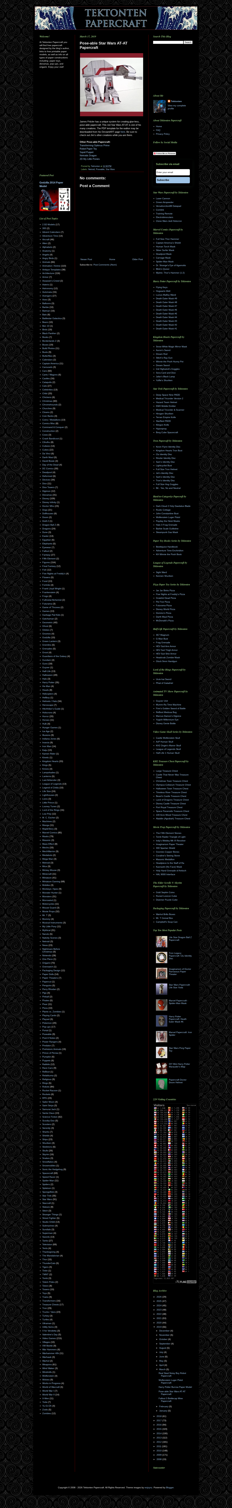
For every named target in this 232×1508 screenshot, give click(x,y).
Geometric (47, 622)
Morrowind (47, 900)
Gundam (46, 660)
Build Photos (48, 348)
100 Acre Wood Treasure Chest (171, 815)
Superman (47, 1233)
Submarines (48, 1225)
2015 (159, 1429)
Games (46, 611)
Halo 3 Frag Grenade (166, 525)
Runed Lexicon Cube (166, 896)
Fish (44, 569)
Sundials (46, 1229)
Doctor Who (48, 506)
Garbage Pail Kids (51, 615)
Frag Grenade (163, 642)
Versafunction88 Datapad (168, 206)
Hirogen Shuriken (164, 413)
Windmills (47, 1372)
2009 (159, 1455)
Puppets (46, 1060)
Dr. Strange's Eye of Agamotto (171, 265)
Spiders (46, 1184)
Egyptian (46, 540)
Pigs (44, 993)
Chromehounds (50, 404)
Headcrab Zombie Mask (168, 657)
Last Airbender (49, 780)
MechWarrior (48, 851)
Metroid (46, 862)
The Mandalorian (50, 1255)
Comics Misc (48, 423)
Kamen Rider (48, 753)
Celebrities (47, 389)
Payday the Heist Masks (168, 521)
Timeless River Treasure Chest (171, 792)
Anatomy (46, 251)
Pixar (44, 1004)
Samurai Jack (49, 1109)
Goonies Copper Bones (167, 852)
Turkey (45, 1315)
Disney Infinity (49, 502)
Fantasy (46, 555)
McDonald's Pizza (165, 620)
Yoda (44, 1402)
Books (45, 337)
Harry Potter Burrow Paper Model (175, 1387)
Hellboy (46, 697)
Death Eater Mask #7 (166, 306)
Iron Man (46, 746)
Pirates (45, 1000)
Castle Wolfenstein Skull (168, 738)
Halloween (47, 675)
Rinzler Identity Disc (166, 458)
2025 (159, 1301)
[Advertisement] (106, 293)
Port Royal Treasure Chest (169, 807)
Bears (45, 322)
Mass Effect (48, 844)
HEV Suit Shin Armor (166, 653)
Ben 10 (45, 326)
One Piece (47, 959)
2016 (159, 1424)
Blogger (170, 1487)
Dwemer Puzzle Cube (167, 899)
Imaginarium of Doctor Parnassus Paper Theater (180, 972)
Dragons (46, 528)
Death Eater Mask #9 (166, 298)
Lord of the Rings (50, 810)
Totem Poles (48, 1282)
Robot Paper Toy (88, 148)
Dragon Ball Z (49, 525)
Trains (45, 1297)
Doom (45, 517)
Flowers (46, 577)
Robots (45, 1086)
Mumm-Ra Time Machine (168, 704)
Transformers (49, 1300)
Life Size (46, 791)
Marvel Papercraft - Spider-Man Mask (178, 1001)
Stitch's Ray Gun (164, 357)
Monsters (47, 896)
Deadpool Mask (164, 254)
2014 (159, 1433)
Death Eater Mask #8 (166, 302)
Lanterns (46, 776)
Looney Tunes (49, 806)
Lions (45, 799)
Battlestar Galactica (52, 318)
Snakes (46, 1158)
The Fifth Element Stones (168, 833)
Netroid (91, 169)
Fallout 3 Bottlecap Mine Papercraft (171, 1399)
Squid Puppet (86, 152)
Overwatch (47, 966)
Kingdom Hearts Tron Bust (169, 450)
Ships (45, 1139)
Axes (44, 299)
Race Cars (47, 1068)
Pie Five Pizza (163, 602)
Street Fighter (49, 1218)
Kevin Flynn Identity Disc (168, 446)
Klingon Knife (162, 425)
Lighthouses (48, 795)
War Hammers (49, 1349)
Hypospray (161, 428)
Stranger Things (50, 1214)
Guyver (46, 667)
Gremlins (46, 645)
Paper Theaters (50, 978)
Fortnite (46, 585)
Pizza (45, 1008)
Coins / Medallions (51, 419)
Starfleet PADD (163, 421)
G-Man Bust (162, 638)
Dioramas (47, 495)
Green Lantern (49, 641)
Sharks (45, 1132)
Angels (45, 254)
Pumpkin (46, 1056)
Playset (46, 1019)
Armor (45, 277)
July (161, 1352)
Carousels (47, 367)
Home (112, 259)
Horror (45, 716)
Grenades (47, 648)
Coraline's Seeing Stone (168, 855)
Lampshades (48, 772)
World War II (48, 1394)
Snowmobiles (49, 1165)
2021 (159, 1318)
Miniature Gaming (51, 881)
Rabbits (46, 1064)
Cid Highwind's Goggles (168, 369)
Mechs (45, 847)
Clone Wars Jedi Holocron (169, 221)
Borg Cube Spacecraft (167, 432)
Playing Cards (49, 1015)
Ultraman (46, 1323)
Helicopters (48, 693)
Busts (45, 352)
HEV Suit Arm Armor (166, 646)
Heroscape (47, 705)
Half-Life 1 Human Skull (167, 753)
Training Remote (164, 213)
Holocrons (47, 712)
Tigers (45, 1267)
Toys (44, 1293)
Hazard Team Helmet (166, 402)
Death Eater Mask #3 (166, 321)
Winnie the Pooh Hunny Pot (169, 361)
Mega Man (47, 859)
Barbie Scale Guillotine (167, 528)
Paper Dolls (48, 974)
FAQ (158, 130)
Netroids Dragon (88, 155)
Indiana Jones (49, 738)
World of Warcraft (51, 1387)
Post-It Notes (48, 1038)
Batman (46, 310)
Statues (46, 1207)
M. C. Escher (48, 817)
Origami (46, 963)
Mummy (46, 919)
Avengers (47, 296)
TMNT (45, 1274)
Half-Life (46, 671)
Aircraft (45, 239)
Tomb (45, 1278)
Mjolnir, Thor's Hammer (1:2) (170, 272)
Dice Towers (48, 487)
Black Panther (49, 333)
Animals (46, 262)
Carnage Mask (163, 257)
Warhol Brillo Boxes (165, 914)
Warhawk (46, 1357)
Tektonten (176, 101)
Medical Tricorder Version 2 (169, 398)
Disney (45, 498)
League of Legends (52, 784)
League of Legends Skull (168, 749)
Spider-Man (48, 1180)
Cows (45, 434)
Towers (45, 1289)
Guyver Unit (162, 701)
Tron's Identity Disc (165, 480)
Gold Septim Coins (165, 892)
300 (44, 228)
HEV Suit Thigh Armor (167, 650)
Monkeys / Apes (50, 889)
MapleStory (48, 829)
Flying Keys (161, 287)
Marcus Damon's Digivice (168, 716)
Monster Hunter (50, 892)
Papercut (46, 981)
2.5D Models (48, 224)
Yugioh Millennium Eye (167, 719)
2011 (159, 1446)
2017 (159, 1420)
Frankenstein (48, 592)
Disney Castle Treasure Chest (171, 803)
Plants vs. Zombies (51, 1011)
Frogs (45, 596)
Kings (45, 765)
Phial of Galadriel (164, 683)
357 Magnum (162, 635)
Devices (46, 479)
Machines (47, 821)
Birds (44, 329)
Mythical (46, 930)
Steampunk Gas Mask (167, 532)
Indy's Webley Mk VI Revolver (171, 840)
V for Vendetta (49, 1330)
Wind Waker (48, 1368)
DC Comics (48, 468)
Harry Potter (48, 682)
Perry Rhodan (49, 989)
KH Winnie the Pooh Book (169, 554)
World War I (48, 1391)
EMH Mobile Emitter (166, 406)
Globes (45, 630)
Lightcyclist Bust (164, 465)
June (162, 1356)
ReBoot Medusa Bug (166, 712)
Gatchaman (48, 618)
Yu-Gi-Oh (47, 1406)
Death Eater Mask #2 (166, 325)
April (161, 1365)
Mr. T (45, 915)
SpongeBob (48, 1192)
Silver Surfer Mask (165, 250)
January (163, 1410)
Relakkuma (48, 1075)
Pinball (45, 996)
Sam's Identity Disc (165, 462)
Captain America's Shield (168, 243)
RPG (44, 1098)
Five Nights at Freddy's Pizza (170, 594)
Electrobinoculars (164, 217)
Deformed (47, 476)
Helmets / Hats (49, 701)
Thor (44, 1259)
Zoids (45, 1409)
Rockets (46, 1094)
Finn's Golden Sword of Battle (171, 708)
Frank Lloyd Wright (51, 588)
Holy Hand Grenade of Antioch (171, 870)
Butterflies (47, 356)
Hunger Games (50, 727)
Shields (46, 1135)
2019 (159, 1327)
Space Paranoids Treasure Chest (172, 811)
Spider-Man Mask (165, 261)
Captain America (50, 363)
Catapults (47, 382)
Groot (45, 652)
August (163, 1348)
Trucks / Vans (49, 1312)
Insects (45, 742)
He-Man (46, 686)
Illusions (46, 735)
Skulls (45, 1150)
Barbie (45, 307)
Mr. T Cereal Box (164, 918)
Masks (45, 836)
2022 (159, 1314)
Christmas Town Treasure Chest (172, 781)
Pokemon (47, 1023)
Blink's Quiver (163, 269)
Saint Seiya (48, 1105)
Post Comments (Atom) (105, 264)
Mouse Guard (49, 907)
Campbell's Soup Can (167, 922)
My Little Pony (49, 926)
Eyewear (46, 547)
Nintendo (46, 955)
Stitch (45, 1210)
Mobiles (46, 885)
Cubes (45, 449)
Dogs (45, 510)
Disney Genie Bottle (166, 723)
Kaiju (44, 750)
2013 (159, 1437)
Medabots (47, 855)
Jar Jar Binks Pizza (165, 590)
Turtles (45, 1319)
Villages (46, 1342)
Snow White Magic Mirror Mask (171, 346)
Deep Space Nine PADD (168, 395)
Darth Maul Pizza (164, 617)
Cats (44, 386)
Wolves (46, 1379)
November (164, 1335)
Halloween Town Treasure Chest (172, 788)
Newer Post (86, 259)
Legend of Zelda (50, 787)
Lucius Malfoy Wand (166, 295)
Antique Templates (51, 269)
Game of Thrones (51, 607)
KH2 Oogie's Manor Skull (168, 745)
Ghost (45, 626)
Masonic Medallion (165, 859)
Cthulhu (46, 442)
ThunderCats (48, 1263)
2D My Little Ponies (90, 159)
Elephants (47, 543)
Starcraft (46, 1203)
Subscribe (163, 180)
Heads (45, 690)
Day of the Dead (50, 464)
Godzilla (46, 637)
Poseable (100, 169)
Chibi (44, 393)
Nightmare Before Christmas (51, 950)
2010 (159, 1450)
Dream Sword (163, 365)
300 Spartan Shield (165, 848)
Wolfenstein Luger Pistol (168, 517)
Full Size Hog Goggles (167, 484)
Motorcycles (48, 904)
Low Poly (46, 814)
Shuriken (46, 1143)
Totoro (45, 1285)
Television (47, 1244)
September (165, 1343)
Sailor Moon (48, 1102)
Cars (44, 371)
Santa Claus (48, 1113)
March (162, 1369)
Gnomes (46, 633)
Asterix (45, 284)
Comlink (160, 210)
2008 (159, 1459)
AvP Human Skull (164, 741)
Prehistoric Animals (51, 1049)
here (123, 131)
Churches (47, 408)
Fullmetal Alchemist (52, 600)
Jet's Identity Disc (164, 473)
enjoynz (148, 1487)
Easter (45, 536)
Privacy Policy (163, 134)
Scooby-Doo (48, 1120)
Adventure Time (50, 236)
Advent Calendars (51, 232)
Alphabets (47, 247)
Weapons (47, 1364)
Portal (45, 1030)
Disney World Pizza (165, 609)
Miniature (47, 877)
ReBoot (46, 1071)
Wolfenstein (48, 1376)
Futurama (47, 603)
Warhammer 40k (50, 1353)
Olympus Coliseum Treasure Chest (173, 784)
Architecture (48, 273)
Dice (44, 483)
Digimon (46, 491)
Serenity (46, 1128)
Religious (46, 1079)
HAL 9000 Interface (165, 874)
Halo (44, 678)
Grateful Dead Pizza (166, 598)
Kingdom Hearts (50, 761)
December (164, 1330)
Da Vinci (46, 453)
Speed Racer (48, 1177)
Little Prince (48, 802)
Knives (45, 769)
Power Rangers (50, 1041)
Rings (45, 1083)
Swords (46, 1237)
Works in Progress (51, 1383)
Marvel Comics (49, 832)
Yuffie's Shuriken (164, 380)
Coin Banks (48, 416)
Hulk (44, 723)
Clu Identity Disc (164, 454)
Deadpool (47, 472)
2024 (159, 1305)
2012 (159, 1442)
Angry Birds (48, 258)
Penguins (47, 985)
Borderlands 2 (49, 341)
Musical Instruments (52, 922)
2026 (159, 1297)
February (164, 1406)
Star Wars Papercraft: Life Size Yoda (179, 986)
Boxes (45, 344)
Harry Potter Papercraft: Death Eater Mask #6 (178, 1019)
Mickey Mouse (49, 870)
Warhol (45, 1361)
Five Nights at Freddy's (53, 573)
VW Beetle (47, 1345)
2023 (159, 1309)
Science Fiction (49, 1117)
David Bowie (48, 461)
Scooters (46, 1124)
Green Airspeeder (165, 202)
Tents (45, 1248)
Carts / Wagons (50, 374)
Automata (47, 292)
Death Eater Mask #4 (166, 317)
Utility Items (48, 1327)
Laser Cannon (163, 198)
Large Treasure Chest (167, 771)
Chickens (46, 397)
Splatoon (46, 1188)
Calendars (47, 359)
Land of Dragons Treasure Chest (172, 799)
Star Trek (46, 1195)
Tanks (45, 1240)
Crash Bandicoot (50, 438)
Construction (48, 431)
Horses (45, 720)
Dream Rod (161, 354)
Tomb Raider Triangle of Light (170, 837)
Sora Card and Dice (166, 372)
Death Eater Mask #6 (166, 310)
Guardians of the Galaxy (54, 656)
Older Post (137, 259)
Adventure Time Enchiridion (169, 550)
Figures (46, 562)
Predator (46, 1045)
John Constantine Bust (167, 513)
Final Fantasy (49, 566)
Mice (44, 866)
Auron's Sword (163, 350)
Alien (44, 243)
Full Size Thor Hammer (167, 239)
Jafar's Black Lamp (165, 376)
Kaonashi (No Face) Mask (169, 867)
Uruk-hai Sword (163, 679)
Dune (45, 532)
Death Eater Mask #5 (166, 313)
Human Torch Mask (165, 246)
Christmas (47, 401)
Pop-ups (46, 1026)
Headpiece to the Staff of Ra (170, 863)
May (161, 1361)
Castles (46, 378)
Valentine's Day (50, 1334)
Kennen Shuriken (164, 576)
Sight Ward (161, 572)
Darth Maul (47, 457)
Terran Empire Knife (166, 417)
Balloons (46, 303)
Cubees (46, 446)
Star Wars (110, 169)
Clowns (46, 412)
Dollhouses (47, 513)
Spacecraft (47, 1173)
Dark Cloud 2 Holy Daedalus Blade (173, 506)
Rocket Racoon (50, 1090)
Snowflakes (48, 1161)
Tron (44, 1308)
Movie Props (48, 911)
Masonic (46, 840)
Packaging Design (51, 970)
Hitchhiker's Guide (51, 708)
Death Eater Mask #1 (166, 328)
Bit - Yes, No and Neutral (168, 488)
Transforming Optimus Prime (95, 145)
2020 (159, 1322)
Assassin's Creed (50, 281)
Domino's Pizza (163, 613)
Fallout (45, 551)
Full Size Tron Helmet (166, 469)
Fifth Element (49, 558)
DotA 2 (45, 521)
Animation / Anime (51, 266)
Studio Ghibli (48, 1222)
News (45, 945)
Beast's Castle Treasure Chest (171, 796)
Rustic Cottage (163, 510)
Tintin (45, 1270)
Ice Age (46, 731)
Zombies (46, 1413)
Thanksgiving (49, 1252)
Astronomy (47, 288)
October (163, 1339)
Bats (44, 314)
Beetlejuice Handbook (167, 546)
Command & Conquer (53, 427)
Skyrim (45, 1154)
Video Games (49, 1338)
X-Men (45, 1398)
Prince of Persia (50, 1053)
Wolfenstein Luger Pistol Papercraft (171, 1381)
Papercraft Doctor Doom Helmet (178, 1081)
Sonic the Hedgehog (52, 1169)
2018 (159, 1416)
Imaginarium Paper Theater (170, 844)
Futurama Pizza (164, 605)
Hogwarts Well (163, 291)
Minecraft (47, 874)
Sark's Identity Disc (165, 477)
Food (45, 581)
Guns (45, 663)
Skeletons (47, 1147)
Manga (45, 825)
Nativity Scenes (50, 938)
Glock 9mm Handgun (166, 661)
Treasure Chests (50, 1304)
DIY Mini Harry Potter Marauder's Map (179, 1065)
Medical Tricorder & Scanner (170, 410)
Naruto (45, 934)
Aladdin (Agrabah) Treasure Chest (173, 818)
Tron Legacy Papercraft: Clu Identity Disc (180, 956)
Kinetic (45, 757)
